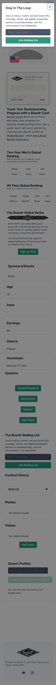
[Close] (49, 6)
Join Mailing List (28, 40)
